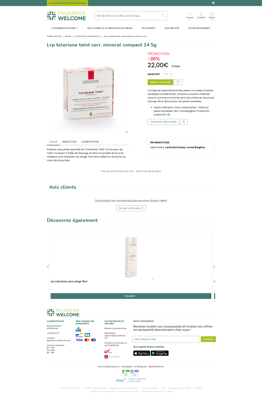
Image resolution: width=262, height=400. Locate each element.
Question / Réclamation (95, 388)
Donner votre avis (130, 208)
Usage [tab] (53, 141)
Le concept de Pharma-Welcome (67, 3)
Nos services (172, 28)
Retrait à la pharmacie (115, 328)
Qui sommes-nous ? (70, 388)
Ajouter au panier (160, 82)
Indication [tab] (69, 141)
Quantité (154, 74)
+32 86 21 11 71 (53, 333)
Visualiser (130, 296)
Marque (68, 36)
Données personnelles (179, 388)
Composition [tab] (90, 141)
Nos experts (149, 28)
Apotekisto (157, 391)
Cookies (198, 388)
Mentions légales (149, 388)
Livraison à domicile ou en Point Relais (115, 344)
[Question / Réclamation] (184, 122)
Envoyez (208, 339)
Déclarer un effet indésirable (124, 388)
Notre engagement (199, 28)
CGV (163, 388)
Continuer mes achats (163, 121)
